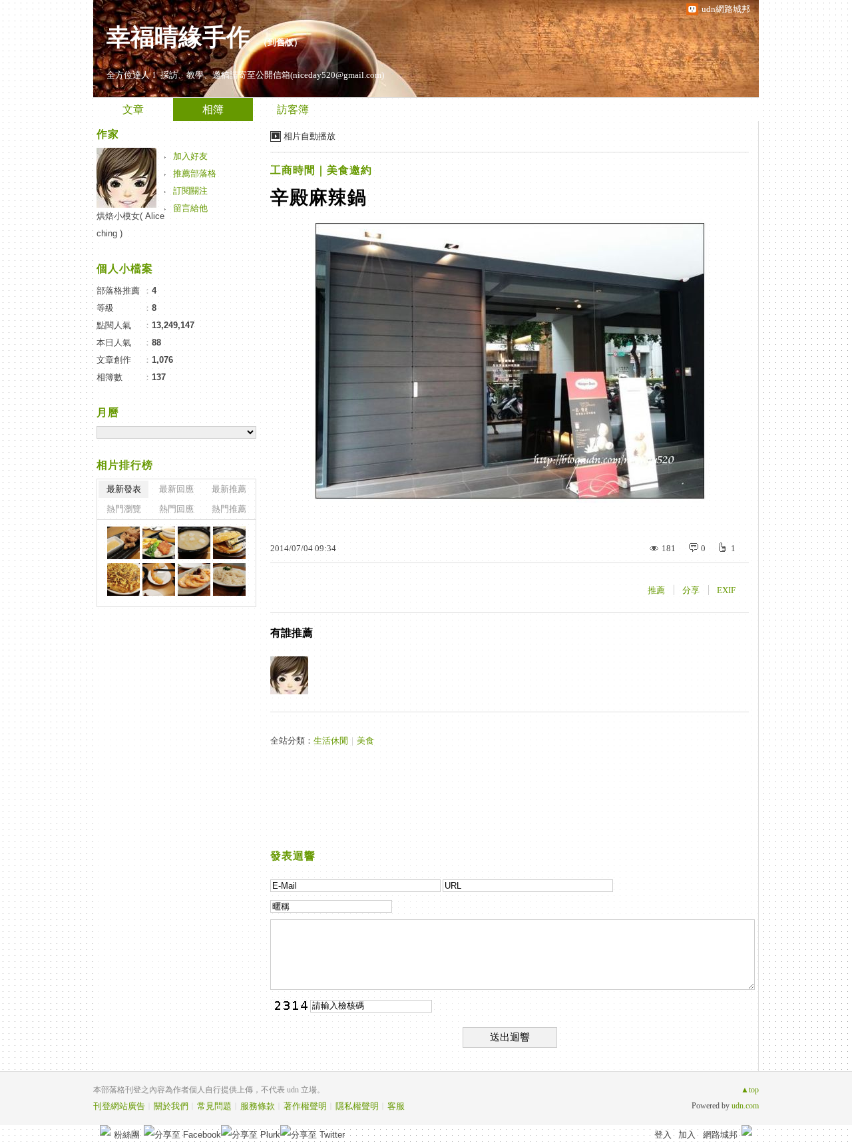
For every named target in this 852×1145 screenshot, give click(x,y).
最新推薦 (229, 489)
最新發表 (123, 489)
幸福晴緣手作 (178, 37)
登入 (663, 1135)
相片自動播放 (309, 136)
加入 (687, 1135)
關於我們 (171, 1106)
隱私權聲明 (357, 1106)
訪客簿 (293, 109)
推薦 (656, 590)
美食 (365, 741)
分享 (691, 590)
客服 (396, 1106)
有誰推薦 (291, 632)
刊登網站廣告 (119, 1106)
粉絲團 (127, 1135)
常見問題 (214, 1106)
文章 (133, 109)
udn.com (745, 1105)
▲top (750, 1089)
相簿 (213, 109)
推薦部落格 (194, 173)
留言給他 (190, 208)
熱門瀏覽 (123, 509)
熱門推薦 (229, 509)
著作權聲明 (305, 1106)
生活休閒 (331, 741)
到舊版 (281, 42)
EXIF (726, 590)
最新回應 (176, 489)
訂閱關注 (190, 191)
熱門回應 (176, 509)
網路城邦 (720, 1135)
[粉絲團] (105, 1130)
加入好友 (190, 156)
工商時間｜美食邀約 (321, 170)
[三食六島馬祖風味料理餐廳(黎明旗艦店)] (123, 543)
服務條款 (257, 1106)
